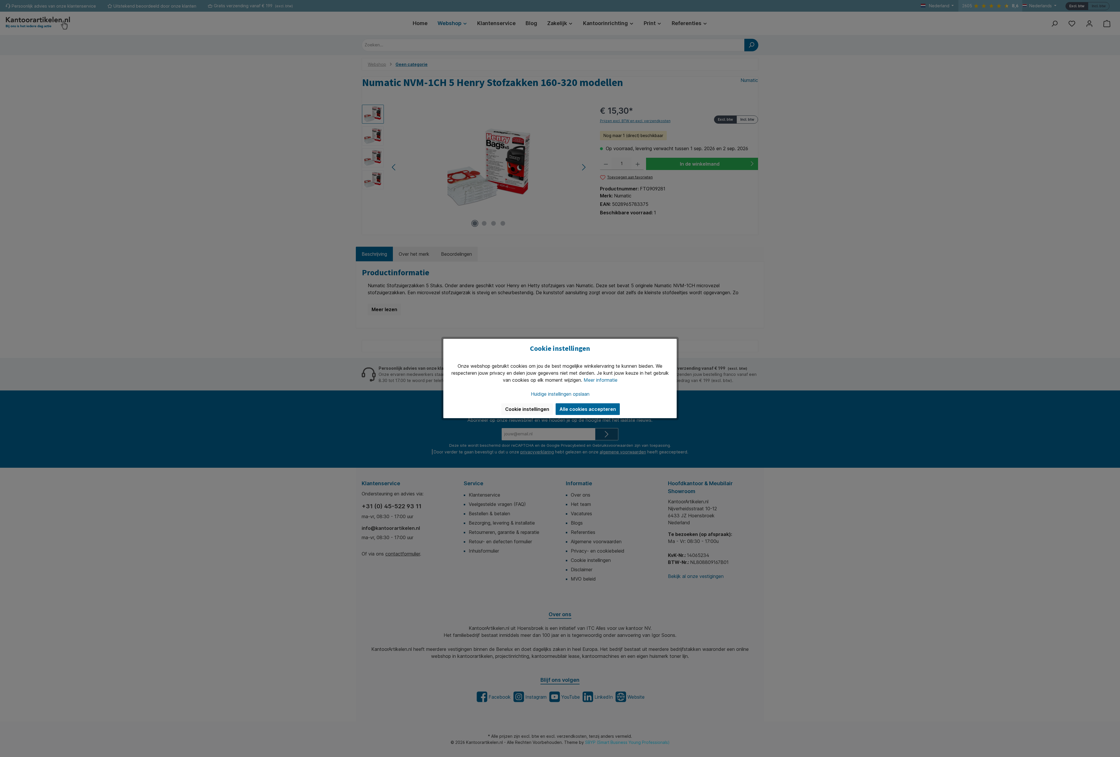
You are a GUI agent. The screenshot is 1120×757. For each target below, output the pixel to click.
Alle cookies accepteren (587, 409)
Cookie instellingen (527, 409)
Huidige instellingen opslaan (560, 394)
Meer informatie (600, 380)
